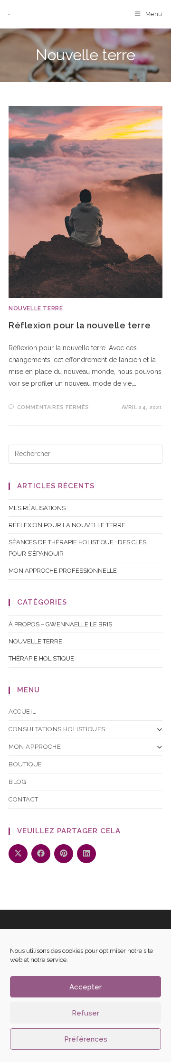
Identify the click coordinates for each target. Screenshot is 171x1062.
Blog (17, 781)
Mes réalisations (37, 508)
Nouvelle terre (36, 308)
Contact (23, 799)
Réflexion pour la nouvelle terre (80, 325)
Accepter (85, 987)
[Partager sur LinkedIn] (86, 853)
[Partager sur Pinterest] (63, 853)
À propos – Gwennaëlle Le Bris (60, 624)
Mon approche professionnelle (63, 570)
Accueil (22, 711)
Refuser (85, 1013)
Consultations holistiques (57, 729)
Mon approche (35, 746)
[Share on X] (18, 853)
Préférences (85, 1039)
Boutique (25, 764)
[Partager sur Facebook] (40, 853)
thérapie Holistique (41, 658)
